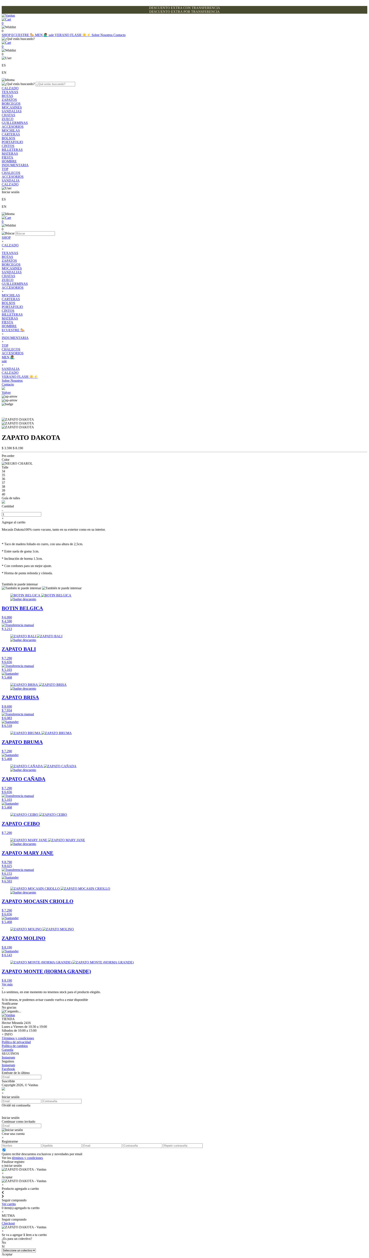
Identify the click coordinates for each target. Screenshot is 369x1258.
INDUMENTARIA (15, 165)
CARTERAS (11, 134)
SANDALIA (11, 180)
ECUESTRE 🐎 (23, 35)
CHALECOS (11, 173)
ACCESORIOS (12, 126)
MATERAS (10, 153)
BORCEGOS (11, 103)
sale (52, 35)
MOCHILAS (11, 130)
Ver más (7, 984)
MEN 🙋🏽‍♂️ (42, 35)
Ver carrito (9, 1204)
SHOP (6, 35)
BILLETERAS (12, 150)
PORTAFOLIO (12, 142)
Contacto (119, 35)
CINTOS (8, 146)
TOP (5, 169)
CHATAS (8, 115)
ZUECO (7, 119)
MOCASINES (12, 107)
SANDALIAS (12, 111)
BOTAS (7, 96)
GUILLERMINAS (15, 123)
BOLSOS (8, 138)
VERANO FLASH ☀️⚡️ (73, 35)
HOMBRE (9, 161)
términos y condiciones (27, 1158)
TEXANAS (10, 92)
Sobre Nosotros (102, 35)
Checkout (8, 1223)
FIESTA (7, 157)
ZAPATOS (9, 100)
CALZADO (10, 88)
